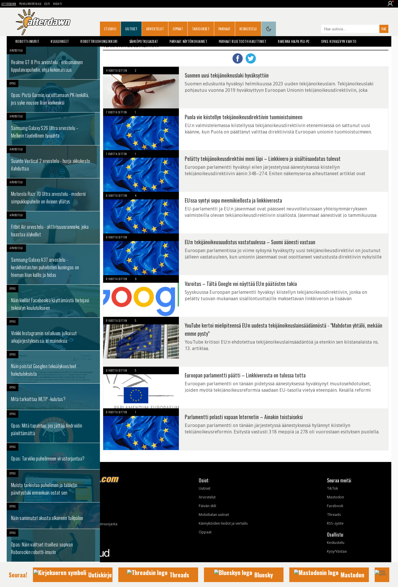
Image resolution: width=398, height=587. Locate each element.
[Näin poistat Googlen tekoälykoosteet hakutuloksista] (53, 367)
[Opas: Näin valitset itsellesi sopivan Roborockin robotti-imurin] (53, 545)
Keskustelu (248, 29)
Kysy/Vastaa (337, 551)
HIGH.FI (57, 3)
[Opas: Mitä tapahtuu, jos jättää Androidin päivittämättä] (53, 426)
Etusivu (110, 29)
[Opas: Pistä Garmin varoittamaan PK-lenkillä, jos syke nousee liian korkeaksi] (53, 96)
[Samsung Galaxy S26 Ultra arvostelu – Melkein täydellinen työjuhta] (53, 129)
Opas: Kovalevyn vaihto (339, 41)
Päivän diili (207, 506)
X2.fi (47, 3)
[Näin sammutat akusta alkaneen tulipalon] (53, 515)
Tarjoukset (200, 29)
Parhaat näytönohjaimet (188, 41)
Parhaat (224, 29)
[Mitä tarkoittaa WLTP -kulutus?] (53, 397)
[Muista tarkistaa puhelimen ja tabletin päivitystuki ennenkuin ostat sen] (53, 486)
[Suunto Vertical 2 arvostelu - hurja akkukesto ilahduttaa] (53, 161)
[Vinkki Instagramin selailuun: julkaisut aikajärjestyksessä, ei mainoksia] (53, 334)
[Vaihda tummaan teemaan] (268, 29)
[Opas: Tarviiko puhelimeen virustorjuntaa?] (53, 456)
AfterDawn (8, 3)
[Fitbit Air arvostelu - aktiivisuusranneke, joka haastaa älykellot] (53, 227)
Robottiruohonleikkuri (98, 41)
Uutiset (131, 29)
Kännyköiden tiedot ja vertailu (223, 523)
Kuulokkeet (60, 41)
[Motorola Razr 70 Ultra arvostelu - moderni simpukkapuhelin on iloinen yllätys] (53, 194)
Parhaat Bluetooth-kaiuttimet (242, 41)
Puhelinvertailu (30, 3)
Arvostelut (155, 29)
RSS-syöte (335, 523)
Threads (334, 514)
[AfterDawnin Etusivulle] (43, 22)
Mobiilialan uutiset (214, 514)
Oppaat (178, 29)
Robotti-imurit (27, 41)
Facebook (335, 506)
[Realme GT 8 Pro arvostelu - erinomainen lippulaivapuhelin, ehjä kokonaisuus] (53, 63)
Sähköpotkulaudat (143, 41)
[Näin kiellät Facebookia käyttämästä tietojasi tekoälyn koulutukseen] (53, 301)
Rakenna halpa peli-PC (293, 41)
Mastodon (335, 497)
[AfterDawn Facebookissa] (315, 29)
